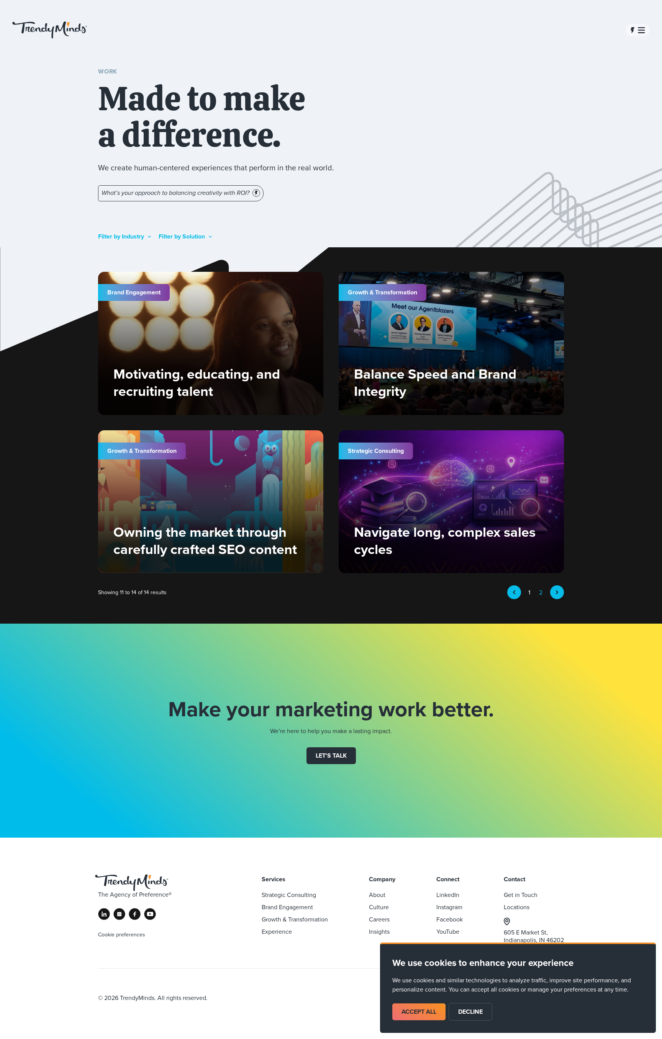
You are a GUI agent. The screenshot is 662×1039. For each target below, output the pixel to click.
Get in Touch (520, 894)
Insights (379, 931)
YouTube (447, 931)
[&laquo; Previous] (514, 592)
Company (382, 879)
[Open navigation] (638, 30)
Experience (277, 931)
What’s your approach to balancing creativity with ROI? (175, 193)
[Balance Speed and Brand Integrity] (451, 343)
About (377, 894)
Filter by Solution (182, 236)
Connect (447, 879)
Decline (470, 1011)
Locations (516, 907)
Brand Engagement (287, 907)
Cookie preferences (121, 934)
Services (273, 879)
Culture (379, 907)
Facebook (449, 919)
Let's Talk (331, 755)
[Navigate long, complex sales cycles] (451, 501)
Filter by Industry (121, 236)
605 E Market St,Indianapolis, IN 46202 (534, 936)
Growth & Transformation (295, 919)
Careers (379, 919)
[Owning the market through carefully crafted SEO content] (210, 501)
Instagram (449, 907)
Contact (514, 879)
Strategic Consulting (289, 894)
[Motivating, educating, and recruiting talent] (210, 343)
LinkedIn (447, 894)
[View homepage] (49, 30)
